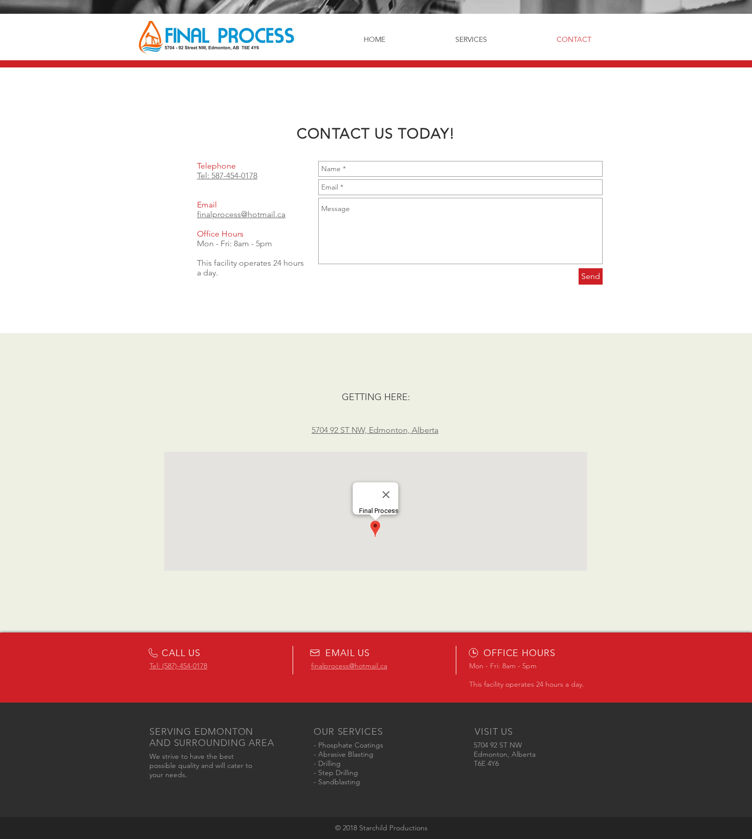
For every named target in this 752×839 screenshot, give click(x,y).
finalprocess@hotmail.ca (241, 214)
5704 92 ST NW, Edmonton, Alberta (375, 430)
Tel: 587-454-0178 (227, 175)
